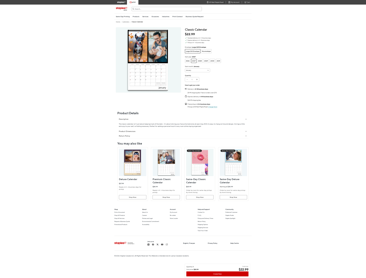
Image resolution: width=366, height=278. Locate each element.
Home (118, 22)
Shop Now (132, 197)
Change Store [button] (212, 107)
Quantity (188, 75)
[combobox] (197, 70)
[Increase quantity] (197, 79)
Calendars (125, 22)
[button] (192, 51)
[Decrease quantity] (187, 79)
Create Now (217, 274)
